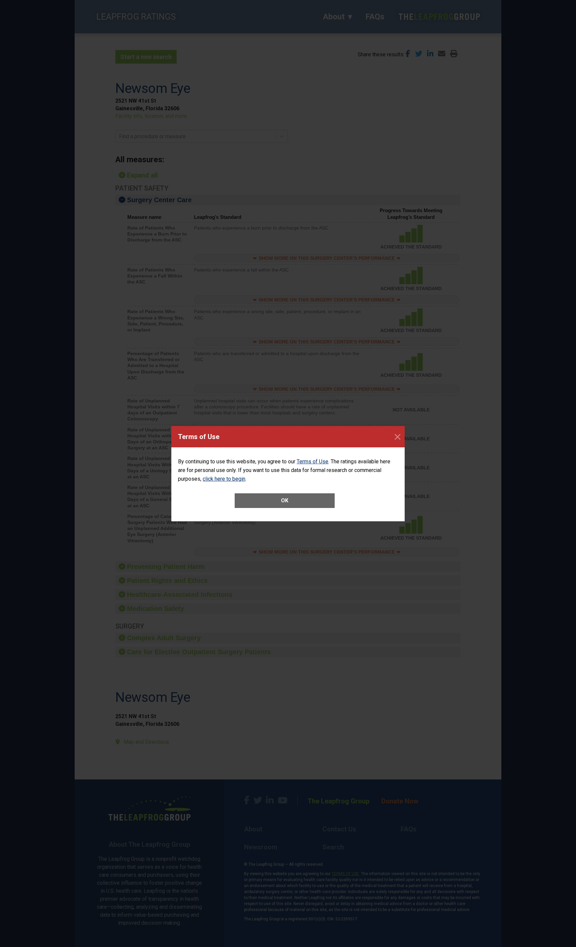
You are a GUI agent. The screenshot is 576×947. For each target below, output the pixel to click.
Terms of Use (312, 461)
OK (284, 500)
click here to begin (224, 479)
